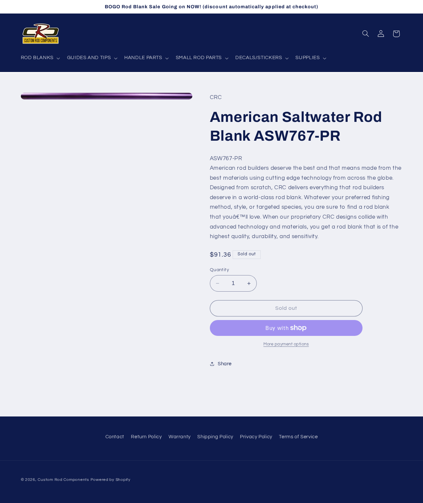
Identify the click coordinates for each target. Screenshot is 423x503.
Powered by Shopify (111, 479)
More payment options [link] (286, 344)
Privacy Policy (256, 436)
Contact (114, 436)
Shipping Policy (215, 436)
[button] (40, 58)
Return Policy (146, 436)
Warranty (180, 436)
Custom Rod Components (63, 479)
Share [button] (225, 363)
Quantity (219, 270)
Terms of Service (298, 436)
